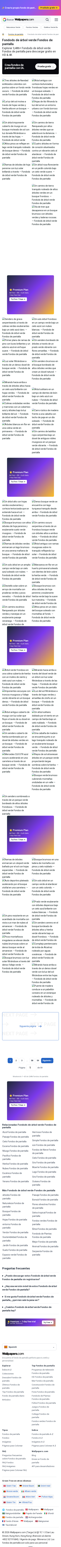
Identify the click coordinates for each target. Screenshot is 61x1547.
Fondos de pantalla (15, 34)
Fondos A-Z (37, 1438)
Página (22, 1067)
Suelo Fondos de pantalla (15, 1250)
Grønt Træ (11, 1486)
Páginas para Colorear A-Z (44, 1446)
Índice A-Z (7, 1370)
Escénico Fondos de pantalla (12, 1175)
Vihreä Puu (27, 1502)
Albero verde (30, 1491)
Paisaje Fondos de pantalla (16, 1137)
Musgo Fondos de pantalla (15, 1151)
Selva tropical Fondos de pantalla (44, 1214)
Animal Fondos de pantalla (45, 1246)
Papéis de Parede (34, 1513)
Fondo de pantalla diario (13, 1396)
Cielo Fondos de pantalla (14, 1141)
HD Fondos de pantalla (42, 1377)
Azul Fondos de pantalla (14, 1132)
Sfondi (51, 1513)
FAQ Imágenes (8, 1466)
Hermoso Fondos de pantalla (42, 1134)
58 (32, 1060)
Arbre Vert (30, 1497)
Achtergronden (35, 1517)
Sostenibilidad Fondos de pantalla (15, 1239)
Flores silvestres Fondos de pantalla (44, 1206)
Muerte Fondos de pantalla (45, 1167)
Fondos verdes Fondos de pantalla (44, 1222)
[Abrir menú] (56, 19)
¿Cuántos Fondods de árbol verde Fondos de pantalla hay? (26, 1309)
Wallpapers (33, 1509)
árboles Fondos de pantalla (11, 1197)
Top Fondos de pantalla (13, 1392)
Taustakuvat (11, 1525)
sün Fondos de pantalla (43, 1145)
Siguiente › (47, 1060)
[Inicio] (3, 34)
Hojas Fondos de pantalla (15, 1219)
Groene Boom (12, 1497)
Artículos (6, 1400)
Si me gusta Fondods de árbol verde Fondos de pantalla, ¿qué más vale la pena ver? (28, 1298)
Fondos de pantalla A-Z (42, 1434)
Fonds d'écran (11, 1521)
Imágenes (6, 1442)
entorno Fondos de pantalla (12, 1226)
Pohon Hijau (47, 1497)
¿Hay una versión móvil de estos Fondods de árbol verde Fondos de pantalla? (29, 1288)
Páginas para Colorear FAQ (14, 1470)
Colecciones (8, 1373)
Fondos (5, 1438)
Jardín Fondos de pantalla (15, 1245)
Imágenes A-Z (38, 1442)
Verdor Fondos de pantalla (15, 1232)
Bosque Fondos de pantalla (12, 1213)
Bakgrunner (43, 1521)
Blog (34, 1455)
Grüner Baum (28, 1486)
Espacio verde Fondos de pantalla (15, 1256)
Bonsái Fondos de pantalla (45, 1199)
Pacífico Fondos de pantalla (12, 1157)
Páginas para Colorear (12, 1446)
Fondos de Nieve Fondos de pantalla (44, 1151)
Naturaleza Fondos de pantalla (13, 1205)
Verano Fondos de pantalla (16, 1181)
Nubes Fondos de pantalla (15, 1168)
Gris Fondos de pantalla (43, 1162)
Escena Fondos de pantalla (16, 1146)
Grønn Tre (10, 1502)
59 (38, 1060)
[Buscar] (47, 19)
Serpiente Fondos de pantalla (42, 1253)
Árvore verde (12, 1491)
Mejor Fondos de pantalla (44, 1242)
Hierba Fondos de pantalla (15, 1164)
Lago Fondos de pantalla (44, 1172)
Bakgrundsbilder (12, 1513)
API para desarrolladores (43, 1466)
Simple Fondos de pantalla (45, 1140)
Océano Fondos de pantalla (41, 1183)
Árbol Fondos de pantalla (44, 1229)
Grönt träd (45, 1486)
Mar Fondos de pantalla (42, 1381)
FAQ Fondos (7, 1462)
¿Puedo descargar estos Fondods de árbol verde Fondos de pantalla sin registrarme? (29, 1277)
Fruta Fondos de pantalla (43, 1392)
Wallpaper (48, 1509)
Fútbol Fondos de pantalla (44, 1403)
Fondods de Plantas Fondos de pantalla (42, 1235)
